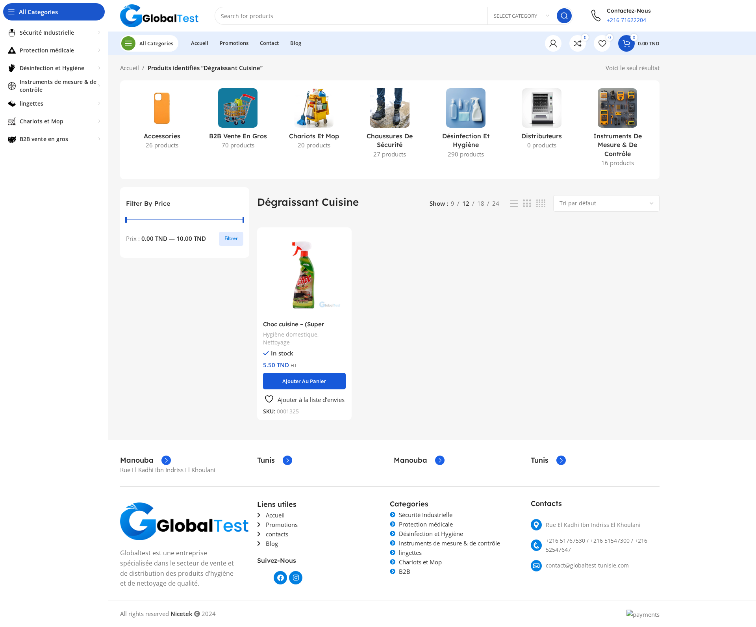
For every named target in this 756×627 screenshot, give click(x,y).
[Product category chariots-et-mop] (314, 121)
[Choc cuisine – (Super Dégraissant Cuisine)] (304, 274)
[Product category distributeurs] (542, 121)
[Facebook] (280, 577)
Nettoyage (276, 342)
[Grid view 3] (527, 203)
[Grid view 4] (540, 203)
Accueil (129, 68)
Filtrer (231, 238)
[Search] (564, 15)
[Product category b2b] (238, 121)
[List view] (514, 203)
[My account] (553, 43)
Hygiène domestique (290, 334)
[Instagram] (295, 577)
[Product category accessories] (162, 121)
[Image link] (184, 521)
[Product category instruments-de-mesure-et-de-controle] (618, 129)
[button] (304, 381)
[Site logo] (159, 15)
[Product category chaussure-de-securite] (390, 125)
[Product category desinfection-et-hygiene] (466, 125)
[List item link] (595, 524)
